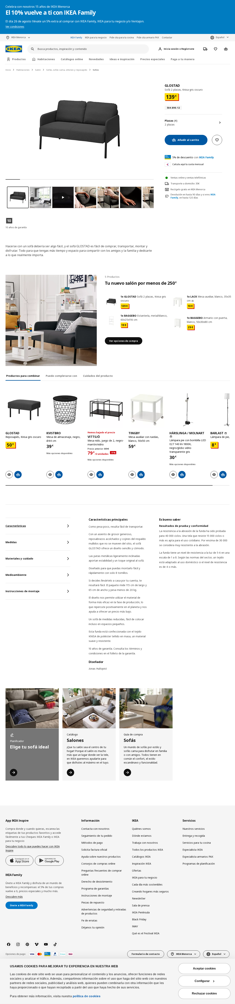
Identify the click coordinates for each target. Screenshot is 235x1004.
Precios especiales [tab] (152, 59)
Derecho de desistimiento (96, 881)
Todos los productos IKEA (147, 849)
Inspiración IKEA (141, 863)
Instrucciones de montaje (96, 895)
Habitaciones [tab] (46, 59)
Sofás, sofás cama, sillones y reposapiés (66, 69)
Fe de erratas (89, 920)
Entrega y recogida (193, 835)
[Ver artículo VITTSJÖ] (106, 409)
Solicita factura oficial (94, 849)
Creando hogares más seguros (150, 891)
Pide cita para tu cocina (122, 37)
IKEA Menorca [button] (18, 37)
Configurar (202, 981)
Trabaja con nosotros (145, 842)
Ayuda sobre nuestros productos (101, 856)
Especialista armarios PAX (197, 856)
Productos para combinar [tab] (23, 376)
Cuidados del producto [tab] (98, 376)
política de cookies (87, 996)
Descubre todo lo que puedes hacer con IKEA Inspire (33, 848)
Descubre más (14, 896)
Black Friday (139, 919)
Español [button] (220, 37)
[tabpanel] (159, 596)
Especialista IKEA (192, 849)
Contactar (167, 37)
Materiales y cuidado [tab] (19, 558)
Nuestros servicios (193, 828)
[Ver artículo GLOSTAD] (24, 409)
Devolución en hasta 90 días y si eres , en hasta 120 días (193, 196)
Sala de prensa (140, 905)
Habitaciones (23, 69)
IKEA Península (141, 912)
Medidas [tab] (11, 542)
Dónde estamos (141, 835)
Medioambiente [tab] (16, 575)
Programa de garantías (95, 888)
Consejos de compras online (98, 863)
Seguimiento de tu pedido (96, 835)
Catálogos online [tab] (72, 59)
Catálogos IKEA (141, 856)
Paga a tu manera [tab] (182, 59)
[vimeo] (36, 944)
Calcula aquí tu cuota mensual (188, 164)
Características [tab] (16, 526)
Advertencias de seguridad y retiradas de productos (103, 911)
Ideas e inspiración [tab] (122, 59)
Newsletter (138, 898)
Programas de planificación (198, 863)
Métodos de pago (92, 842)
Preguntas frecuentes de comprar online (101, 872)
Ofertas (136, 870)
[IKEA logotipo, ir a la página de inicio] (14, 48)
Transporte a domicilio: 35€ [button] (185, 183)
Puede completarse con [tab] (61, 376)
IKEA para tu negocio (96, 37)
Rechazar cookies (204, 993)
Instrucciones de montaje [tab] (22, 591)
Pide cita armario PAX (148, 37)
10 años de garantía (16, 227)
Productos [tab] (19, 59)
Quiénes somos (141, 828)
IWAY (135, 926)
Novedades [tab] (96, 59)
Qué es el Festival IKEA (145, 933)
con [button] (193, 157)
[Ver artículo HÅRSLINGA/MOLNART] (188, 409)
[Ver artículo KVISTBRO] (65, 409)
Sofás (96, 69)
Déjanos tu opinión (92, 927)
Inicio (8, 69)
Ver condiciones (15, 26)
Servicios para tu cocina (196, 842)
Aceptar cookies (204, 968)
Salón (38, 69)
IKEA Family (76, 37)
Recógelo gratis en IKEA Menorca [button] (188, 189)
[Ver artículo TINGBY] (147, 409)
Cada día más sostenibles (147, 884)
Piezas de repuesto (92, 902)
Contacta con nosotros (95, 828)
